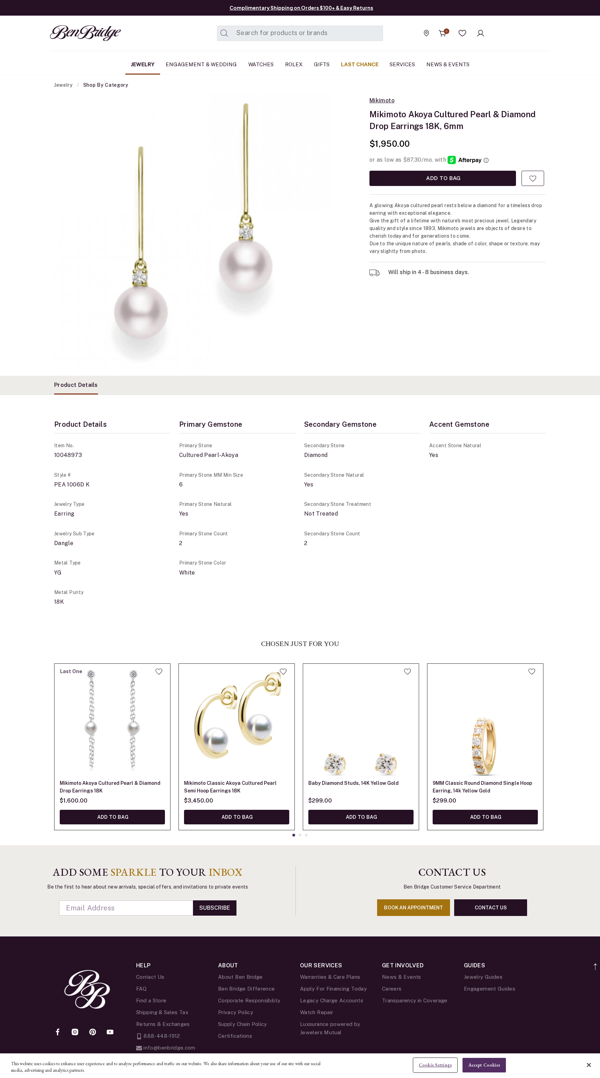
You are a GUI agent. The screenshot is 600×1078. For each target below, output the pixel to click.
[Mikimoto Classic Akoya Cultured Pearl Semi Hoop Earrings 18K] (236, 721)
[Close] (589, 1064)
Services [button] (402, 64)
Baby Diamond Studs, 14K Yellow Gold (353, 783)
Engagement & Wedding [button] (201, 64)
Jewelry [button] (143, 64)
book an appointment (413, 907)
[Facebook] (57, 1032)
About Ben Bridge (240, 977)
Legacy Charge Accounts (331, 1000)
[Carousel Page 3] (306, 835)
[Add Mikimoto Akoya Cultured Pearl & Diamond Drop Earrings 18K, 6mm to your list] (533, 178)
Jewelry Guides (483, 977)
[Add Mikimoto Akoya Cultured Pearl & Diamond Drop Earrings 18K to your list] (159, 671)
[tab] (76, 385)
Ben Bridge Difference (246, 989)
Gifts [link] (322, 64)
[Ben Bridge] (72, 33)
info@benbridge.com (168, 1048)
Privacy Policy (235, 1012)
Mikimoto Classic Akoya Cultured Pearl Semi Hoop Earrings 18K (230, 786)
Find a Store (151, 1000)
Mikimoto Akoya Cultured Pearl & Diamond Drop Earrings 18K (110, 786)
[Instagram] (75, 1032)
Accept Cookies (484, 1065)
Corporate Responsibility (249, 1000)
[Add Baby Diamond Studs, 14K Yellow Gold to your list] (407, 671)
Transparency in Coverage (415, 1000)
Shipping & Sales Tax (162, 1012)
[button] (462, 33)
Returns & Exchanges (163, 1024)
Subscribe (214, 908)
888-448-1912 (161, 1036)
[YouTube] (110, 1032)
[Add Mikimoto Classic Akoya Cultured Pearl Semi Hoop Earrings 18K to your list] (283, 671)
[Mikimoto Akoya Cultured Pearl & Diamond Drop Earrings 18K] (112, 721)
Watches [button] (261, 64)
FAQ (141, 989)
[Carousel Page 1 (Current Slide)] (293, 835)
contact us (491, 907)
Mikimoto (381, 100)
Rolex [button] (293, 64)
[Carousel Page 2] (300, 835)
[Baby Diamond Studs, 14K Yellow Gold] (361, 721)
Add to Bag (442, 178)
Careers (392, 989)
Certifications (235, 1036)
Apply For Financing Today (333, 989)
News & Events (401, 977)
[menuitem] (142, 64)
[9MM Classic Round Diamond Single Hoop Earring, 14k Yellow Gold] (485, 721)
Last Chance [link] (359, 64)
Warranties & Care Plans (330, 977)
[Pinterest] (92, 1032)
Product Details (76, 385)
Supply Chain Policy (242, 1024)
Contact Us (150, 977)
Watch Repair (316, 1012)
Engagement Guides (489, 989)
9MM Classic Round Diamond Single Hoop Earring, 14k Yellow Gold (482, 786)
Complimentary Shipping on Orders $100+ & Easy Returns (301, 8)
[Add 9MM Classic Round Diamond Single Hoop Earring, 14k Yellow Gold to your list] (531, 671)
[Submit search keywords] (224, 33)
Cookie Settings (435, 1065)
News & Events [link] (447, 64)
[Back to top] (595, 963)
